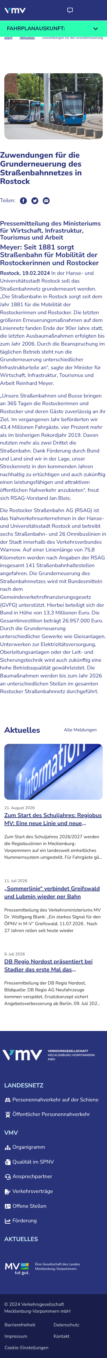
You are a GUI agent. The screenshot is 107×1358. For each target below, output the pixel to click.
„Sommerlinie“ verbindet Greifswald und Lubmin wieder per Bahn (52, 893)
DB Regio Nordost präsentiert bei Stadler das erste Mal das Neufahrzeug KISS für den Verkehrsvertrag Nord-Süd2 (48, 967)
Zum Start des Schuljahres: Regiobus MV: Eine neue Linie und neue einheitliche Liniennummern (53, 821)
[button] (70, 10)
